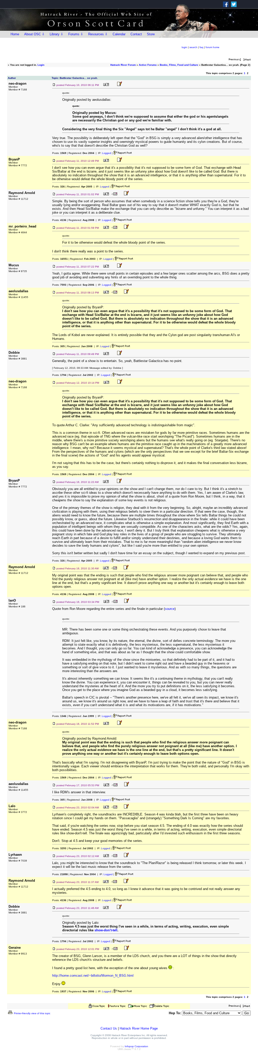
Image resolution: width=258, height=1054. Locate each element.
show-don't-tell (105, 930)
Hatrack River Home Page (139, 1028)
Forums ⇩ (75, 34)
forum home (212, 47)
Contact (136, 34)
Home (15, 34)
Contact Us (109, 1028)
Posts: (59, 153)
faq (201, 47)
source (170, 609)
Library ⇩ (56, 34)
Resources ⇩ (98, 34)
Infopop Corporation (136, 1046)
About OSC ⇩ (34, 34)
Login (41, 64)
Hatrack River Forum (123, 64)
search (193, 47)
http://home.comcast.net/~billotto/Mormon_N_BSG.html (93, 975)
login (184, 47)
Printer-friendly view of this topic (31, 1013)
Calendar (119, 34)
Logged (106, 153)
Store (151, 34)
